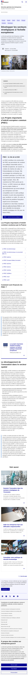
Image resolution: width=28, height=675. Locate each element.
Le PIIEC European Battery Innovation (11, 260)
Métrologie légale (4, 624)
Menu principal (26, 2)
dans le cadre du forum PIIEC (12, 206)
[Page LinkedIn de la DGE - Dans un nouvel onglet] (2, 596)
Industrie (4, 23)
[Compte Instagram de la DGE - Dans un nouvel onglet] (6, 596)
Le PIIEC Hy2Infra (6, 270)
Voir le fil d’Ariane (4, 12)
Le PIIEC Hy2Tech (6, 263)
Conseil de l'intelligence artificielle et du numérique (10, 611)
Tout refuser (14, 668)
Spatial (8, 20)
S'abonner (4, 589)
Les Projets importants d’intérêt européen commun (13, 83)
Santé (13, 20)
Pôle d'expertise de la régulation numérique (9, 630)
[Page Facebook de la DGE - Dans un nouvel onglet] (17, 596)
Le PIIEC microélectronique (8, 249)
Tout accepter (14, 664)
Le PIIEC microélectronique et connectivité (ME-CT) (12, 253)
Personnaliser (14, 672)
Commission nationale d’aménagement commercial (10, 609)
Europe (3, 20)
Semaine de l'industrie (5, 633)
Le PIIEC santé (5, 280)
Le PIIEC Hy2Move (6, 273)
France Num (3, 622)
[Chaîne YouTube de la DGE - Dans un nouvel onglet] (14, 596)
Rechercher (22, 2)
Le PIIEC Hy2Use (6, 266)
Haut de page (23, 576)
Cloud (18, 20)
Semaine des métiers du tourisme (7, 635)
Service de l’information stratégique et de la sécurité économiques (13, 637)
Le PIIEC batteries (6, 257)
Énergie (23, 20)
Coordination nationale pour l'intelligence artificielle (10, 617)
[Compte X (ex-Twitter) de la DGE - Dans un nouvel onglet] (10, 596)
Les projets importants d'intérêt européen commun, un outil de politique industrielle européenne (16, 347)
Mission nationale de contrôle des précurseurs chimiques (11, 628)
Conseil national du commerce (6, 615)
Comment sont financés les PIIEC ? (10, 89)
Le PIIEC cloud (5, 276)
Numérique (10, 23)
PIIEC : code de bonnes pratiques (12, 217)
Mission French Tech (5, 626)
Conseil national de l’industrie (6, 613)
